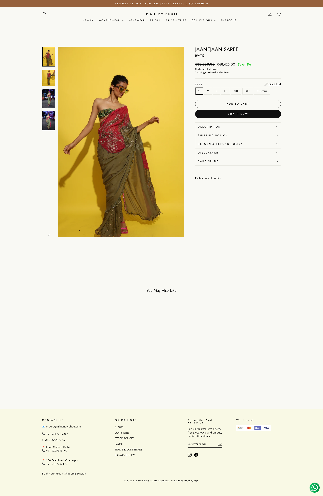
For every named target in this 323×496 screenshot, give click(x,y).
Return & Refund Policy (220, 143)
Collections (202, 20)
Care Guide (208, 161)
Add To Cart (70, 376)
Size (199, 84)
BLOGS (119, 427)
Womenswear (110, 20)
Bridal (155, 20)
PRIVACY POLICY (125, 455)
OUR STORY (122, 432)
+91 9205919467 (56, 450)
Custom (262, 91)
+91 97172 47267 (57, 433)
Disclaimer (208, 152)
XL (225, 91)
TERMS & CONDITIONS (128, 449)
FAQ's (118, 443)
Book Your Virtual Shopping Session (64, 473)
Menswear (137, 20)
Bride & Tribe (176, 20)
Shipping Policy (213, 135)
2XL (236, 91)
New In (88, 20)
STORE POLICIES (125, 438)
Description (209, 126)
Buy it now (238, 113)
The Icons (229, 20)
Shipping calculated (205, 72)
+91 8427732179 (56, 463)
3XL (247, 91)
